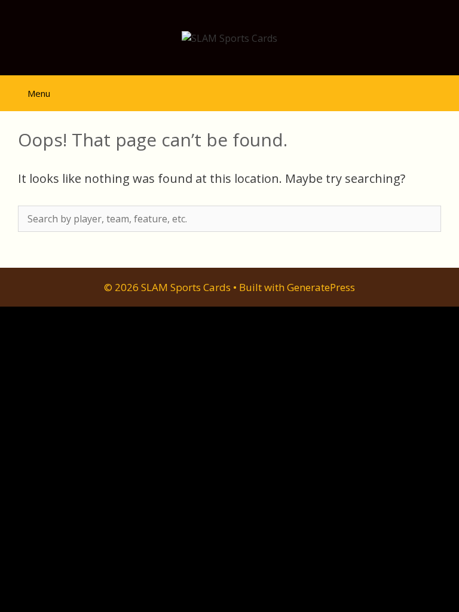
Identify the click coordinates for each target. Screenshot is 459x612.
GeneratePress (321, 287)
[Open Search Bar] (441, 88)
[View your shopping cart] (408, 88)
